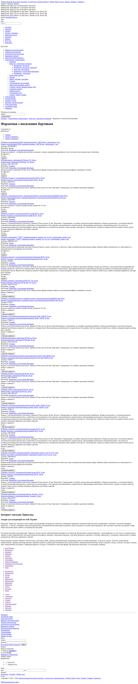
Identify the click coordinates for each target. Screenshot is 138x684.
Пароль (3, 642)
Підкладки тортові (16, 75)
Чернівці (8, 610)
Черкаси (8, 606)
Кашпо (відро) (14, 91)
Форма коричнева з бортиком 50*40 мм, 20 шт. (18, 340)
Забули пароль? (14, 645)
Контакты (4, 674)
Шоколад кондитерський (14, 50)
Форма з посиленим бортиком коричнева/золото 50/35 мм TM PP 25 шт (27, 358)
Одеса (7, 587)
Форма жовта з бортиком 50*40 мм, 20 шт (16, 391)
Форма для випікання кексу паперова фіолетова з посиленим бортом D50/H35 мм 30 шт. (33, 198)
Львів (7, 577)
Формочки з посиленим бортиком (26, 71)
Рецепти (8, 37)
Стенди (12, 81)
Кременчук (9, 571)
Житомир (8, 558)
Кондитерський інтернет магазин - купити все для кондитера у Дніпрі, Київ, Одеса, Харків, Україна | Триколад (60, 678)
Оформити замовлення (9, 654)
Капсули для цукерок (21, 69)
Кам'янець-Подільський (14, 564)
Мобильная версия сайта (10, 682)
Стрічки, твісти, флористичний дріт (22, 87)
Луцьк (7, 575)
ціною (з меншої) (12, 137)
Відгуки (8, 41)
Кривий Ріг (9, 573)
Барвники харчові (11, 56)
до (25, 670)
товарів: (12, 651)
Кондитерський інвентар (14, 58)
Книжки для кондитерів (14, 102)
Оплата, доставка (11, 33)
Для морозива (10, 97)
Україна (12, 166)
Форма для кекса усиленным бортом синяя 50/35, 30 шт (21, 215)
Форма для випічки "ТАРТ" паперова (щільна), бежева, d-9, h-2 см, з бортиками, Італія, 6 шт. (35, 239)
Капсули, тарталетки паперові (20, 64)
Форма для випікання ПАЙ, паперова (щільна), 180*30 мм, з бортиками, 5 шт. (29, 144)
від (2, 670)
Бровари (8, 552)
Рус (2, 21)
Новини (8, 29)
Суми (7, 594)
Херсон (8, 602)
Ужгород (8, 598)
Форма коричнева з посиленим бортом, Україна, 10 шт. (21, 496)
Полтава (8, 589)
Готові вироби (10, 99)
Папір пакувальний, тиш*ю (19, 85)
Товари (7, 31)
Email (3, 114)
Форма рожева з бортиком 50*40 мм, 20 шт (16, 376)
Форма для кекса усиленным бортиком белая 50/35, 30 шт (22, 474)
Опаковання (5, 630)
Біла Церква (9, 548)
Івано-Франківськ (11, 562)
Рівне (7, 591)
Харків (7, 600)
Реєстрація (5, 645)
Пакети (12, 77)
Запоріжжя (9, 560)
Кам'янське (9, 566)
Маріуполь (9, 579)
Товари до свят (10, 101)
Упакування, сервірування (15, 60)
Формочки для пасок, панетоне (25, 67)
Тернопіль (9, 596)
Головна (8, 27)
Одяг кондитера (11, 104)
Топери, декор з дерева (17, 95)
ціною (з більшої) (12, 139)
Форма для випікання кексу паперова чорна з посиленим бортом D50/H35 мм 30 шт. (32, 300)
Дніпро (7, 556)
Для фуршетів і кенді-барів (19, 83)
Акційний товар (11, 106)
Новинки (8, 108)
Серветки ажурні (15, 89)
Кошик (7, 39)
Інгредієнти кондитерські (14, 54)
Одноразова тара (15, 93)
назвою (8, 135)
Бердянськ (9, 550)
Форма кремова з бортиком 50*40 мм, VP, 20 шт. (18, 283)
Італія (11, 148)
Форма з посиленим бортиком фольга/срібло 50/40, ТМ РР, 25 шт (25, 407)
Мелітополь (9, 581)
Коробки (12, 62)
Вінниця (8, 554)
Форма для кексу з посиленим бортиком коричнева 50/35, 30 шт (24, 259)
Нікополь (8, 585)
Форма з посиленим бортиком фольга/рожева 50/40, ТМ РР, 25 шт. (25, 318)
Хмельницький (10, 604)
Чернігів (8, 608)
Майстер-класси (11, 35)
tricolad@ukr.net (11, 17)
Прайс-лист (20, 674)
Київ (7, 568)
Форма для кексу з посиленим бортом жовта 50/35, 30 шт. (22, 180)
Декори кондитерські (13, 52)
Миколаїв (8, 583)
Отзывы (12, 674)
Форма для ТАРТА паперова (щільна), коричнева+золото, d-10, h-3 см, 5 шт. (29, 455)
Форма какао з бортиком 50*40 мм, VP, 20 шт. (17, 162)
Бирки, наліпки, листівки (18, 79)
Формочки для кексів (21, 66)
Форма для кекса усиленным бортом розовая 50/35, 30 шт (22, 431)
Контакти (8, 43)
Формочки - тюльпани (22, 73)
